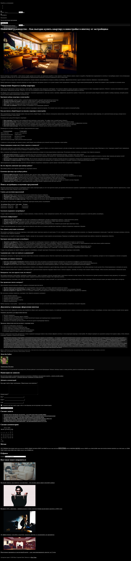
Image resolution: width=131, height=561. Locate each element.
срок (12, 450)
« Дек (2, 441)
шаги (32, 450)
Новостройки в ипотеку (99, 350)
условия (29, 450)
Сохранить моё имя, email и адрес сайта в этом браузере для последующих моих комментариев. (27, 405)
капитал (68, 448)
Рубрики (3, 456)
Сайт (2, 402)
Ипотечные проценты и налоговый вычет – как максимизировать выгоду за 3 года (25, 421)
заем (48, 448)
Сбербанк (5, 448)
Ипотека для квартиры (75, 350)
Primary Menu (4, 23)
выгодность (22, 448)
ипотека (16, 351)
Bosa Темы (33, 557)
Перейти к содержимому (7, 3)
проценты (113, 448)
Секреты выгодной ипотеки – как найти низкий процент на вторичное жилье (24, 417)
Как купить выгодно (86, 350)
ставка (15, 450)
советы (5, 450)
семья (128, 448)
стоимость (22, 450)
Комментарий (5, 394)
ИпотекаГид (4, 17)
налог (86, 448)
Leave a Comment (38, 350)
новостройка (21, 351)
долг (39, 448)
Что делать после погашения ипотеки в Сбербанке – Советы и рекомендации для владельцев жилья (29, 416)
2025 (2, 448)
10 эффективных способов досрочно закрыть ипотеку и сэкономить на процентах (25, 420)
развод (118, 448)
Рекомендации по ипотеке (10, 27)
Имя (2, 397)
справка (9, 450)
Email (2, 399)
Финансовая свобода (9, 28)
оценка (99, 448)
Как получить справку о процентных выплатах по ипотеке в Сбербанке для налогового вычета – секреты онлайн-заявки (32, 376)
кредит (78, 448)
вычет (26, 448)
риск (120, 448)
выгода (18, 448)
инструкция (56, 448)
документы (35, 448)
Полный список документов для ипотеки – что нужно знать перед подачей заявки (25, 414)
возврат (12, 448)
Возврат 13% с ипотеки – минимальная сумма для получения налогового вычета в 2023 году (28, 418)
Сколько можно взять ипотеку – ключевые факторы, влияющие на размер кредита (22, 377)
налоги (89, 448)
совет (2, 450)
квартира (72, 448)
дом (42, 448)
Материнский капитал (9, 25)
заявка (52, 448)
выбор (16, 448)
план (102, 448)
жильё (4, 351)
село (125, 448)
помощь (109, 448)
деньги (30, 448)
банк (9, 448)
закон (50, 448)
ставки (18, 450)
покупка (28, 351)
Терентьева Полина (7, 366)
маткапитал (82, 448)
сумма (25, 450)
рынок (123, 448)
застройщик (10, 351)
